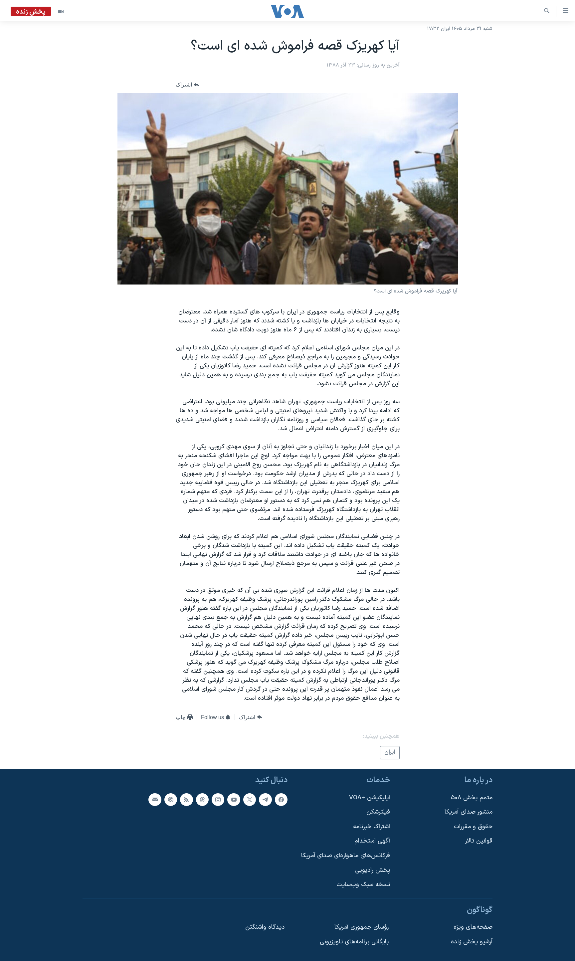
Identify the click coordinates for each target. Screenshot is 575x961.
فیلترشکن (378, 812)
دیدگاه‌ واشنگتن (265, 927)
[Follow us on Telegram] (265, 799)
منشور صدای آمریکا (468, 812)
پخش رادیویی (372, 869)
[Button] (187, 84)
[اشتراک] (154, 799)
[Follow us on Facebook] (281, 799)
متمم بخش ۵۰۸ (471, 797)
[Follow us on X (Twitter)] (249, 799)
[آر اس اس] (186, 799)
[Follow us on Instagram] (218, 799)
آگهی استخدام (372, 841)
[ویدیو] (61, 12)
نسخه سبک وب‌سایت (363, 884)
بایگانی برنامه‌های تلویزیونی (354, 941)
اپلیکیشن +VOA (369, 797)
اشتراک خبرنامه (371, 826)
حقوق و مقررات (473, 826)
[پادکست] (170, 799)
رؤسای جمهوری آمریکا (361, 927)
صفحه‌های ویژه (473, 927)
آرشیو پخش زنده (471, 941)
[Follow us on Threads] (202, 799)
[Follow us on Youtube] (233, 799)
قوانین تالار (478, 841)
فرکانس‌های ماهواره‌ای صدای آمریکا (345, 855)
